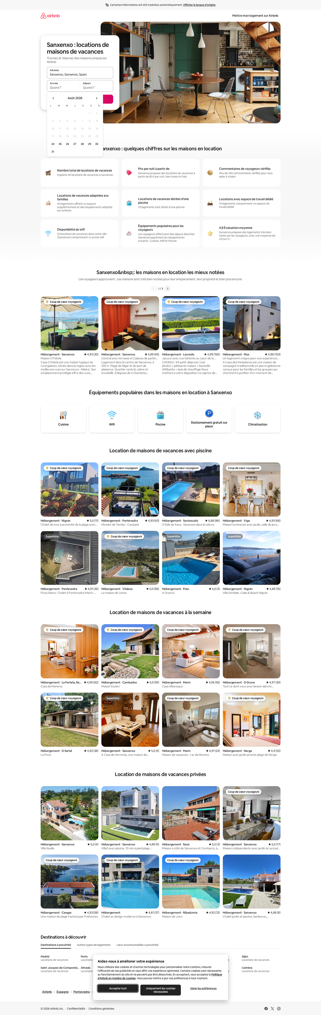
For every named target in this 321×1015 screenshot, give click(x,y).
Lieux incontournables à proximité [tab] (137, 945)
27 (74, 144)
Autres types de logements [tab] (94, 945)
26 (67, 144)
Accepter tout (118, 988)
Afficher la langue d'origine (199, 5)
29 (89, 144)
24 (52, 144)
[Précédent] (154, 289)
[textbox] (63, 87)
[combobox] (80, 74)
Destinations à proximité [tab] (56, 945)
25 (60, 144)
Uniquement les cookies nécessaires (160, 990)
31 (53, 151)
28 (82, 144)
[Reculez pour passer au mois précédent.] (53, 98)
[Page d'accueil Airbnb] (50, 16)
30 (96, 144)
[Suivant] (168, 289)
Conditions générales (101, 1008)
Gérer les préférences (203, 988)
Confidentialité (76, 1008)
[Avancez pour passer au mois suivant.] (96, 98)
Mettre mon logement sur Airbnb (255, 16)
